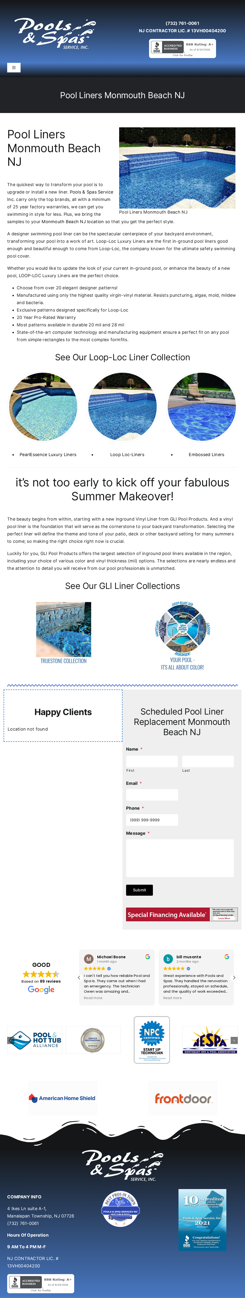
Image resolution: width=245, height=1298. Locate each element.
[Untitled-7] (122, 1191)
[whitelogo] (55, 17)
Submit (139, 890)
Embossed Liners (206, 454)
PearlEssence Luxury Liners (48, 454)
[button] (234, 977)
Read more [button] (93, 998)
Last (186, 770)
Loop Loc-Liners (127, 454)
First (130, 770)
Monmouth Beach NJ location (73, 221)
